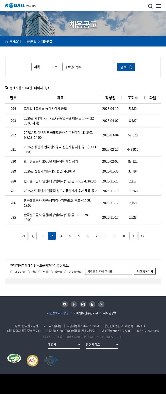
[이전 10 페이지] (33, 236)
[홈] (6, 41)
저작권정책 (110, 313)
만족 (33, 271)
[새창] (65, 304)
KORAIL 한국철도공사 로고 (21, 5)
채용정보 (31, 41)
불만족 (58, 271)
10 (123, 235)
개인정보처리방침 (58, 313)
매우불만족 (75, 271)
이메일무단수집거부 (86, 313)
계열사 (52, 344)
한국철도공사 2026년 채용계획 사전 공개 (51, 161)
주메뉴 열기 (158, 6)
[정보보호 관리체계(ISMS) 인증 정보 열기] (51, 361)
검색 (124, 66)
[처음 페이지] (24, 236)
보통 (45, 271)
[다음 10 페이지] (133, 236)
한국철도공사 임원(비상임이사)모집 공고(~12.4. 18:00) (60, 181)
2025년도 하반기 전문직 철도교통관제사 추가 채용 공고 (60, 190)
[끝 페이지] (142, 236)
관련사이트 (93, 344)
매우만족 (20, 271)
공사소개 (15, 41)
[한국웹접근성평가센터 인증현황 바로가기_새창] (14, 361)
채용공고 (46, 41)
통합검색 (150, 6)
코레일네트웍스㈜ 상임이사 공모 (45, 108)
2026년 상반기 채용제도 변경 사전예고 (49, 171)
